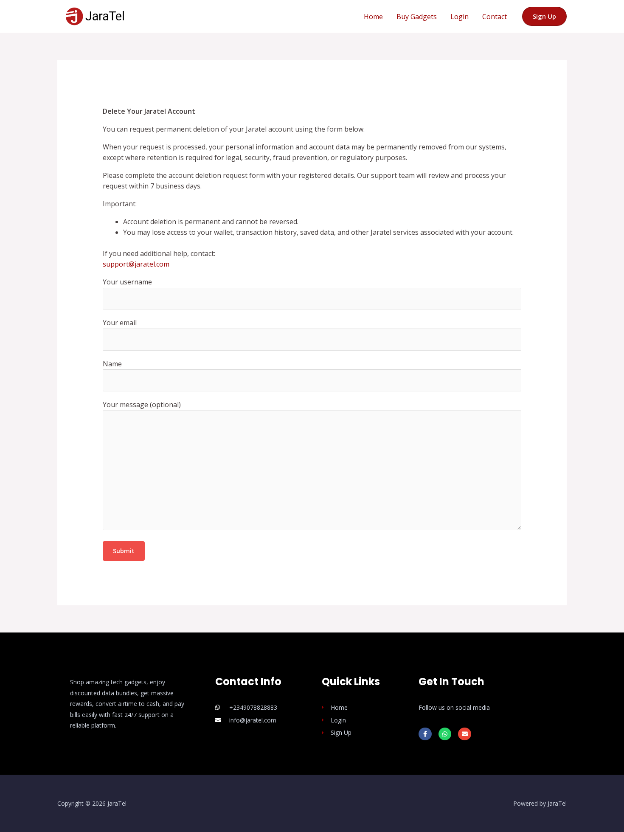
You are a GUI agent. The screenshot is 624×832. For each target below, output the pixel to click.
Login (459, 16)
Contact (494, 16)
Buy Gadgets (416, 16)
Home (373, 16)
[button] (544, 16)
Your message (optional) (142, 404)
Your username (127, 282)
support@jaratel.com (136, 264)
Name (112, 363)
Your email (120, 322)
